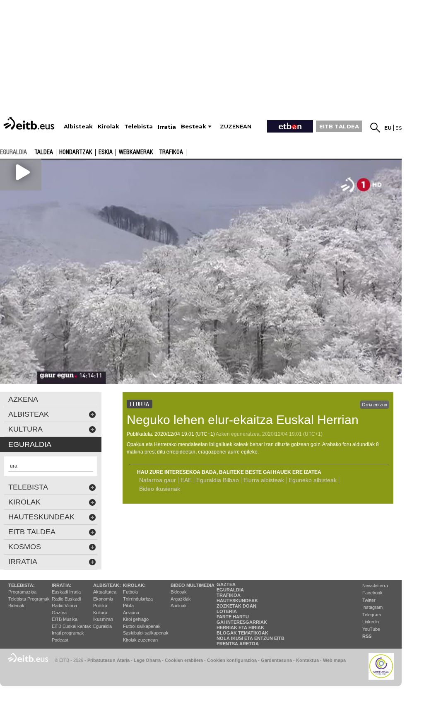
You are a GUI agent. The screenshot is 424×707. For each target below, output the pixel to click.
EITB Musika (64, 619)
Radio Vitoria (64, 605)
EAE (186, 480)
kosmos (24, 547)
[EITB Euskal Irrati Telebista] (30, 123)
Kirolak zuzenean (140, 639)
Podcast (60, 639)
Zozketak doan (236, 605)
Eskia (106, 152)
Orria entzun (374, 404)
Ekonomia (103, 598)
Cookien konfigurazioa (232, 660)
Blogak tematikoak (242, 632)
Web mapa (334, 660)
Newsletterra (375, 585)
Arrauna (131, 612)
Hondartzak (75, 152)
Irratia (22, 561)
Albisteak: (107, 585)
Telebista (28, 487)
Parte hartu (233, 616)
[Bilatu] (375, 128)
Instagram (372, 607)
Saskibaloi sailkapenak (146, 632)
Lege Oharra (147, 660)
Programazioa (22, 591)
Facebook (372, 592)
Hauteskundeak (237, 600)
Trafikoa (171, 152)
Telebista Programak (29, 598)
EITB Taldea (31, 532)
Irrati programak (68, 632)
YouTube (371, 629)
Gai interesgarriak (242, 622)
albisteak (28, 414)
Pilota (128, 605)
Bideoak (16, 605)
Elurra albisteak (263, 480)
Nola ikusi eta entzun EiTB (250, 638)
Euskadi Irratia (66, 591)
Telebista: (21, 585)
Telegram (371, 614)
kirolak (24, 502)
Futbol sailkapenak (142, 626)
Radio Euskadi (66, 598)
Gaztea (59, 612)
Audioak (179, 605)
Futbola (130, 591)
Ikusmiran (103, 619)
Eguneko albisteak (313, 480)
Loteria (227, 611)
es (398, 128)
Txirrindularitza (138, 598)
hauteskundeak (41, 517)
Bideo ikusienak (159, 488)
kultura (25, 429)
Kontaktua (307, 660)
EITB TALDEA (339, 126)
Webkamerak (136, 152)
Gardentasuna (276, 660)
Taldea (43, 152)
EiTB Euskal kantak (71, 626)
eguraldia (13, 152)
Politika (100, 605)
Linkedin (370, 621)
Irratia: (62, 585)
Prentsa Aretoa (238, 643)
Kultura (100, 612)
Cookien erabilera (184, 660)
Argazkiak (181, 598)
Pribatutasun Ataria (108, 660)
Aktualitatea (104, 591)
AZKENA (23, 399)
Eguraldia (102, 626)
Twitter (369, 600)
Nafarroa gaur (157, 480)
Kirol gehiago (136, 619)
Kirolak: (134, 585)
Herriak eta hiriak (240, 627)
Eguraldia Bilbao (217, 480)
